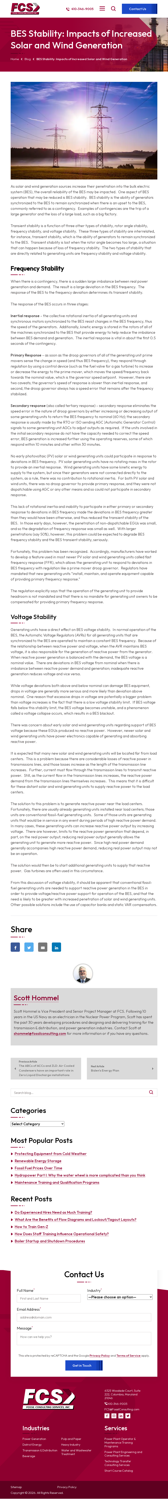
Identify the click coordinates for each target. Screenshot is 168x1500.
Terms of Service (128, 1355)
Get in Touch (82, 1365)
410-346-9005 (82, 9)
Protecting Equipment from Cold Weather (51, 1153)
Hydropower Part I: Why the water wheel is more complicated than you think (80, 1175)
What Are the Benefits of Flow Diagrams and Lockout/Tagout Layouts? (75, 1219)
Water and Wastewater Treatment (76, 1452)
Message (25, 1328)
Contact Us (137, 9)
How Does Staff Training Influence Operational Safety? (62, 1234)
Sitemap (16, 1487)
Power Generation (34, 1439)
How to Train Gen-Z (31, 1226)
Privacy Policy (100, 1355)
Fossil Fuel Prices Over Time (38, 1168)
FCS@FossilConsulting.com (121, 1409)
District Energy (32, 1444)
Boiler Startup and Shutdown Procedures (50, 1241)
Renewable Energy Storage (38, 1160)
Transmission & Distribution (40, 1450)
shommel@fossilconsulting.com (40, 1033)
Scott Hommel (36, 997)
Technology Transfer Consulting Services (117, 1463)
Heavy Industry (70, 1444)
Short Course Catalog (118, 1471)
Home (15, 59)
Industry (94, 1290)
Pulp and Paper (71, 1439)
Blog (28, 59)
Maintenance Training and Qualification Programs (57, 1182)
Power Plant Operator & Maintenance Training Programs (120, 1442)
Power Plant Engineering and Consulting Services (123, 1454)
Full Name (26, 1290)
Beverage (29, 1456)
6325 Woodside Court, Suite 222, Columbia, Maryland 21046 (122, 1394)
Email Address (29, 1309)
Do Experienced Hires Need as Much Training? (53, 1212)
